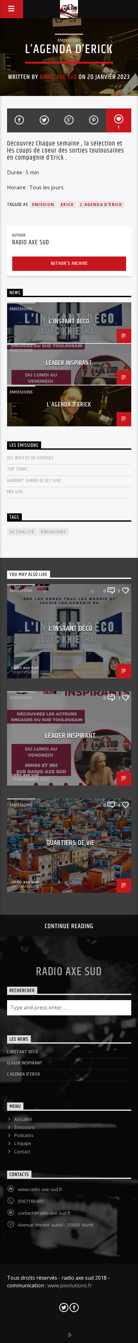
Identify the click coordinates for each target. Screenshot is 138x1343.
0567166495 (31, 1201)
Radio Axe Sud (69, 972)
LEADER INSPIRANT (69, 363)
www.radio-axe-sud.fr (40, 1189)
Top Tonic (17, 469)
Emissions (69, 40)
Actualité (23, 1119)
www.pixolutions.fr (69, 1285)
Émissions (24, 1127)
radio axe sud (58, 77)
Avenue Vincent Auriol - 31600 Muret (56, 1225)
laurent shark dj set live (34, 481)
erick (67, 204)
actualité (22, 531)
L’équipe (22, 1143)
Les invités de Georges (30, 458)
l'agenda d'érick (101, 204)
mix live (15, 492)
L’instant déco (69, 321)
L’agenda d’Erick (69, 404)
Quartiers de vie (71, 843)
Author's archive (69, 263)
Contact (22, 1152)
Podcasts (23, 1135)
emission (43, 204)
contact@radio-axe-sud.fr (44, 1213)
